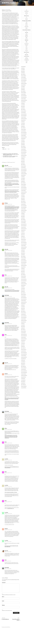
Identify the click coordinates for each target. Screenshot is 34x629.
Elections (26, 19)
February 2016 (23, 257)
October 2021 (23, 153)
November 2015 (23, 262)
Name (3, 596)
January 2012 (23, 332)
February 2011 (23, 349)
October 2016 (23, 245)
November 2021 (23, 152)
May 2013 (22, 308)
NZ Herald (26, 42)
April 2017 (22, 236)
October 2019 (23, 190)
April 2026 (22, 72)
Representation (26, 52)
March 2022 (22, 146)
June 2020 (22, 178)
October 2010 (23, 355)
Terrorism (26, 57)
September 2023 (23, 118)
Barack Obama (26, 12)
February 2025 (23, 92)
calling (8, 77)
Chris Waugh (7, 295)
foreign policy (5, 153)
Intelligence (26, 28)
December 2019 (23, 187)
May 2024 (22, 106)
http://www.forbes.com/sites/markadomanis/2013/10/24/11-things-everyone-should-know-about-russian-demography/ (12, 398)
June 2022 (22, 141)
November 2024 (23, 97)
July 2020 (22, 176)
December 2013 (23, 297)
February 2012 (23, 331)
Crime (26, 14)
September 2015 (23, 265)
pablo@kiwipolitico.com (11, 508)
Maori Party (26, 36)
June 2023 (22, 123)
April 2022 (22, 144)
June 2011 (22, 343)
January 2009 (23, 387)
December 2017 (23, 224)
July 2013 (22, 305)
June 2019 (22, 196)
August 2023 (23, 120)
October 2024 (23, 98)
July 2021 (22, 158)
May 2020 (22, 179)
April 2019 (22, 199)
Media (26, 37)
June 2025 (22, 86)
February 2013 (23, 312)
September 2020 (23, 173)
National (26, 40)
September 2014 (23, 283)
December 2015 (23, 260)
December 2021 (23, 150)
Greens (26, 23)
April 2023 (22, 126)
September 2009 (23, 375)
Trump (26, 61)
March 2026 (23, 74)
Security (26, 54)
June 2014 (22, 288)
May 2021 (22, 161)
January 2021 (23, 167)
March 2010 (23, 366)
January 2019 (23, 204)
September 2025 (23, 83)
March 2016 (22, 256)
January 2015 (23, 277)
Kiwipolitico (8, 3)
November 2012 (23, 317)
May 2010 (22, 363)
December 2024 (23, 95)
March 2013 (22, 311)
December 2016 (23, 242)
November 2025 (23, 80)
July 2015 (22, 268)
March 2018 (22, 219)
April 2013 (22, 309)
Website (3, 605)
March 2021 (22, 164)
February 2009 (23, 386)
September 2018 (23, 210)
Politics (17, 154)
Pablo (9, 9)
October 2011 (23, 337)
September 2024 (23, 100)
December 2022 (23, 132)
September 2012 (23, 320)
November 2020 (23, 170)
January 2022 (23, 149)
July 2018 (22, 213)
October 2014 (23, 282)
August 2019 (23, 193)
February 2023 (23, 129)
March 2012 (22, 329)
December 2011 (23, 334)
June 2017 (22, 233)
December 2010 (23, 352)
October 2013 (23, 300)
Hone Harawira (26, 25)
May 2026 (22, 71)
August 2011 (23, 340)
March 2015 (22, 274)
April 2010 (22, 364)
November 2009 (23, 372)
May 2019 (22, 198)
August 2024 (23, 101)
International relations (11, 154)
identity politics (26, 26)
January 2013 (23, 314)
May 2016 (22, 253)
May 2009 (22, 381)
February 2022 (23, 147)
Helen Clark (26, 24)
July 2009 (22, 378)
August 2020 (23, 175)
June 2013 (22, 306)
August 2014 (23, 285)
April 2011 (22, 346)
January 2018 (23, 222)
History (10, 153)
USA (26, 62)
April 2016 (22, 254)
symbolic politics (26, 56)
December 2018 (23, 205)
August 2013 (23, 303)
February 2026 (23, 75)
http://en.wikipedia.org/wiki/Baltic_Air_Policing (11, 492)
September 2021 (23, 155)
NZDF (26, 41)
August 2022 (23, 138)
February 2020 (23, 184)
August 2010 (23, 358)
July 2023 (22, 121)
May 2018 (22, 216)
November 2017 (23, 225)
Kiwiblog (26, 33)
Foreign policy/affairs (26, 20)
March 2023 (23, 127)
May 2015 (22, 271)
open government (26, 43)
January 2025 (23, 94)
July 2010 (22, 360)
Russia (26, 53)
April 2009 (22, 383)
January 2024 (23, 112)
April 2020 (22, 181)
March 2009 (23, 384)
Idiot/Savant (26, 27)
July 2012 (22, 323)
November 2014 (23, 280)
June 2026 (22, 69)
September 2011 (23, 338)
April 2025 (22, 89)
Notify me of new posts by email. (7, 610)
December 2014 (23, 279)
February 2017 (23, 239)
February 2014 (23, 294)
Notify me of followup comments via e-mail (8, 594)
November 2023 (23, 115)
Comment (4, 582)
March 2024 (23, 109)
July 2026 (22, 68)
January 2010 (23, 369)
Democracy (26, 15)
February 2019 (23, 202)
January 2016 (23, 259)
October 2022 (23, 135)
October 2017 (23, 227)
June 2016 (22, 251)
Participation (26, 44)
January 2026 (23, 77)
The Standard (26, 58)
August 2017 (23, 230)
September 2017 (23, 228)
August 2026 (23, 66)
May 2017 (22, 234)
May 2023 (22, 124)
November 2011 (23, 335)
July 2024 (22, 103)
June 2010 (22, 361)
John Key (26, 32)
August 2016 (23, 248)
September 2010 (23, 357)
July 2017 (22, 231)
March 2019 (22, 201)
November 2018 (23, 207)
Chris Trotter (26, 13)
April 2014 (22, 291)
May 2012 (22, 326)
